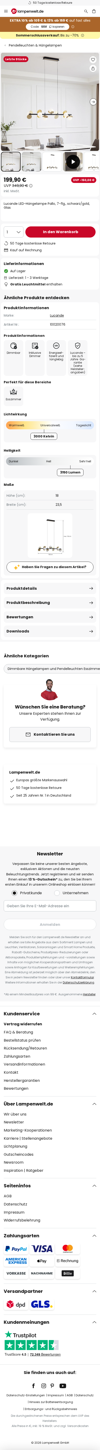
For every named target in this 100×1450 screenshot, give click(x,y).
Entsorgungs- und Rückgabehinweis (51, 1409)
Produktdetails (22, 588)
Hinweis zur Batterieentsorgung (51, 1402)
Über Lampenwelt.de (28, 1104)
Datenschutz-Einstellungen (26, 1395)
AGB (8, 1196)
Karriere (11, 1138)
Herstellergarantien (22, 1080)
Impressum (14, 1212)
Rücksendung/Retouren (25, 1048)
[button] (11, 162)
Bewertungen (20, 617)
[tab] (50, 1051)
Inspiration (13, 1170)
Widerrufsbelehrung (22, 1220)
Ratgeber (34, 1170)
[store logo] (30, 11)
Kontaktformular (82, 977)
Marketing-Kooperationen (28, 1130)
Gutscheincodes (18, 1154)
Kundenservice (22, 1013)
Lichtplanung (15, 1146)
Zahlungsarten (17, 1056)
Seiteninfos (17, 1185)
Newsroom (13, 1162)
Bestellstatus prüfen (22, 1040)
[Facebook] (36, 1386)
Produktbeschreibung (28, 602)
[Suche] (86, 11)
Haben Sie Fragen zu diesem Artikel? (54, 567)
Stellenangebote (37, 1138)
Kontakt (11, 1072)
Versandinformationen (24, 1064)
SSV (47, 27)
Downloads (18, 631)
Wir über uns (15, 1114)
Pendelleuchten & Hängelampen (35, 45)
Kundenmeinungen (26, 1322)
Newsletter (14, 1122)
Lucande (57, 315)
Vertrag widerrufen (23, 1024)
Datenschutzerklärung (78, 982)
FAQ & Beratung (18, 1032)
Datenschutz (15, 1204)
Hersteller (89, 994)
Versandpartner (23, 1291)
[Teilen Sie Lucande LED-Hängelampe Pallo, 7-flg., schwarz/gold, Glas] (93, 68)
